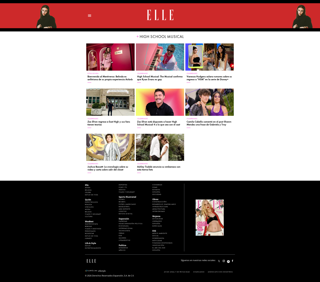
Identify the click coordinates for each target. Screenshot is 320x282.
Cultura (88, 216)
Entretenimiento (93, 248)
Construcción (159, 202)
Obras (121, 233)
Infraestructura (160, 207)
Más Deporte (124, 209)
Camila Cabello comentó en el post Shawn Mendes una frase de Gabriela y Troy (209, 123)
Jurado (88, 238)
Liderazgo (157, 221)
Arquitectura (158, 209)
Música (122, 190)
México (122, 250)
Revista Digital (126, 214)
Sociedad (156, 194)
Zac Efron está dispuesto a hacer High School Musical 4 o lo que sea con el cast (158, 123)
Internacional (126, 228)
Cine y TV (123, 187)
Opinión (156, 192)
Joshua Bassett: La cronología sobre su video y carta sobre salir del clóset (108, 168)
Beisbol (122, 202)
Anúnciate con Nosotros (220, 272)
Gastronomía (91, 224)
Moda (87, 187)
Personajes (90, 231)
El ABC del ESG (158, 248)
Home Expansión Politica (130, 223)
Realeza (88, 204)
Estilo (88, 246)
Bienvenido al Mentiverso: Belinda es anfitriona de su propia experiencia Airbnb (110, 78)
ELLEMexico (219, 261)
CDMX (154, 187)
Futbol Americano (127, 204)
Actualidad (157, 219)
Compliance (198, 272)
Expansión (124, 218)
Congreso (157, 185)
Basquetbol (124, 207)
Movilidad (157, 240)
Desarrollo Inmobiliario (164, 204)
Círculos (89, 207)
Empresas (123, 221)
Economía (124, 226)
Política (122, 245)
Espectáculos (91, 202)
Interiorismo (158, 211)
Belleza (88, 190)
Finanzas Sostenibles (162, 243)
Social (155, 236)
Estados (156, 190)
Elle (86, 185)
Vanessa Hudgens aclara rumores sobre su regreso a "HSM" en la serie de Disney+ (209, 78)
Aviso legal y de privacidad (177, 272)
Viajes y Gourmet (93, 214)
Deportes (123, 185)
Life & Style (90, 243)
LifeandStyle (124, 240)
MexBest (89, 221)
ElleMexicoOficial (234, 260)
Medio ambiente (159, 233)
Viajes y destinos (93, 229)
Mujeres (122, 238)
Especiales (157, 226)
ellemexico (230, 260)
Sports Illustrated (127, 197)
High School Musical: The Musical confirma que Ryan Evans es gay (159, 78)
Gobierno (123, 248)
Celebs (88, 192)
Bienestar (89, 233)
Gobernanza (158, 238)
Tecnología (124, 231)
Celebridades (142, 73)
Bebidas (88, 226)
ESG (120, 235)
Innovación (158, 245)
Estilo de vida (93, 73)
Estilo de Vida (91, 236)
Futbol (122, 199)
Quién (88, 199)
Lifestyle (123, 211)
